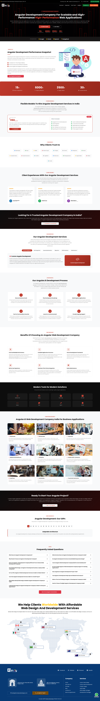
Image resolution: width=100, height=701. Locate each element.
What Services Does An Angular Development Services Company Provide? (69, 555)
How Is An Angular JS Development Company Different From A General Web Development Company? (26, 563)
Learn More (56, 26)
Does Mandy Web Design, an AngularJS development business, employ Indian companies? (27, 568)
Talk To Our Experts (50, 505)
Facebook (62, 670)
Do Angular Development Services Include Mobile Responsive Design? (68, 559)
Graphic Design (83, 686)
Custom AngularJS (27, 250)
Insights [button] (79, 5)
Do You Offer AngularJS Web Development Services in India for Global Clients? (27, 572)
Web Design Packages (85, 690)
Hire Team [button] (73, 5)
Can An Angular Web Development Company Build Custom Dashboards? (69, 562)
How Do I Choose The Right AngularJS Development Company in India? (68, 583)
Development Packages (85, 692)
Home (66, 682)
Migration (57, 250)
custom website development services (22, 261)
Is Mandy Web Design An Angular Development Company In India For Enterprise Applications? (27, 586)
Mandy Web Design (50, 698)
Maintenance (74, 250)
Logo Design (82, 688)
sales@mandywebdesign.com (19, 693)
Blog (66, 688)
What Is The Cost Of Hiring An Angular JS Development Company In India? (69, 579)
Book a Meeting (93, 5)
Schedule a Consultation (50, 223)
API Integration (37, 250)
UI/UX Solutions (65, 250)
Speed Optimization (47, 250)
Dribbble (72, 670)
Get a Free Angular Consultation (49, 592)
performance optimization (14, 357)
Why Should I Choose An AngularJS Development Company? (23, 559)
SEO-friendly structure (49, 357)
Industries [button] (67, 5)
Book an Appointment (70, 692)
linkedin (90, 670)
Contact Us (85, 5)
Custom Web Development (86, 684)
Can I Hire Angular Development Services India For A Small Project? (24, 576)
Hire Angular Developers (15, 76)
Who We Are (68, 684)
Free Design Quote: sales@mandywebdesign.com (70, 1)
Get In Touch (45, 26)
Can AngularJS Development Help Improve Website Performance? (67, 575)
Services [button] (61, 5)
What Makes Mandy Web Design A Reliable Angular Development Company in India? (27, 581)
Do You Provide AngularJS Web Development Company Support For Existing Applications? (69, 567)
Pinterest (81, 670)
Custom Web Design (84, 682)
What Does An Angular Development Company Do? (20, 555)
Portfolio (67, 686)
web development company (51, 338)
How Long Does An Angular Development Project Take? (65, 571)
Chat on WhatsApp (95, 1)
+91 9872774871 (85, 1)
